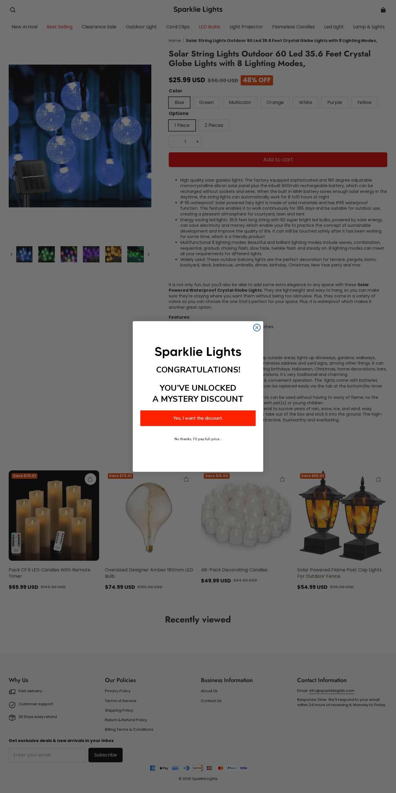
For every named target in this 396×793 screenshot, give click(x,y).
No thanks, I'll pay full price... (198, 439)
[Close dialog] (256, 327)
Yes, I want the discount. (198, 418)
